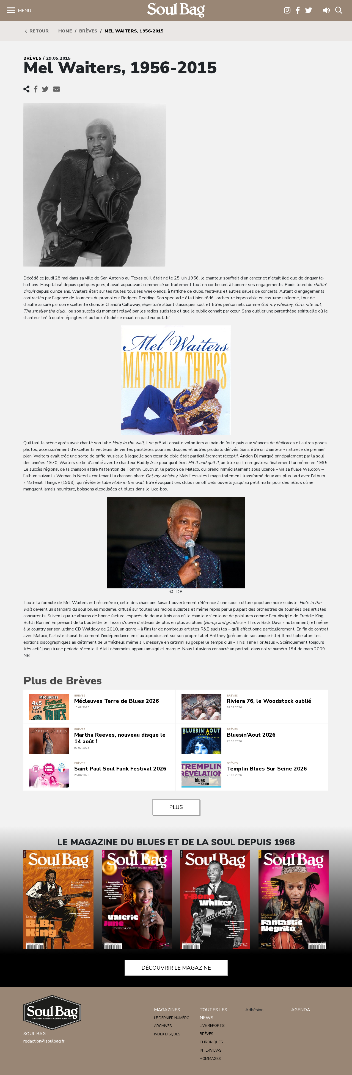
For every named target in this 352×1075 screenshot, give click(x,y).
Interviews (210, 1050)
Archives (163, 1026)
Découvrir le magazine (176, 968)
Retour (38, 31)
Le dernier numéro (171, 1018)
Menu (24, 11)
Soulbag (176, 10)
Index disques (167, 1034)
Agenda (300, 1010)
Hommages (210, 1058)
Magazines (167, 1010)
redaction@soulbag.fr (43, 1041)
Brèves (88, 31)
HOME (65, 31)
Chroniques (211, 1042)
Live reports (212, 1025)
